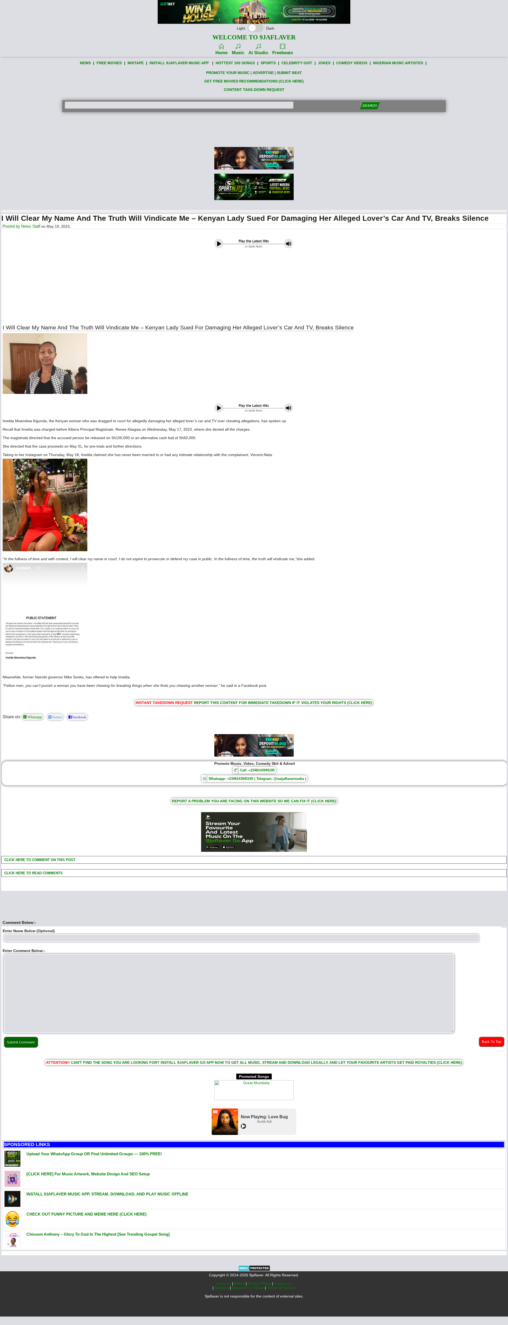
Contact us (283, 1283)
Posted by (12, 226)
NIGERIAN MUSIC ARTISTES (398, 63)
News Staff (30, 226)
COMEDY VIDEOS (351, 63)
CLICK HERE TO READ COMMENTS (33, 873)
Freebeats (282, 52)
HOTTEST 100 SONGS (235, 63)
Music (238, 52)
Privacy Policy (260, 1283)
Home (221, 52)
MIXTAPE (136, 63)
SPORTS (268, 63)
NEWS (85, 63)
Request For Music (248, 1288)
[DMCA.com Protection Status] (254, 1270)
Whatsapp (34, 717)
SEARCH (369, 106)
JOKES (324, 63)
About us (224, 1283)
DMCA (240, 1283)
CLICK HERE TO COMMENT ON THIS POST (39, 860)
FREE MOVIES (109, 63)
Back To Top (491, 1042)
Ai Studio (258, 52)
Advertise (222, 1288)
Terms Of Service (281, 1288)
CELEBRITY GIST (297, 63)
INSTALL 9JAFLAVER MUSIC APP (179, 63)
